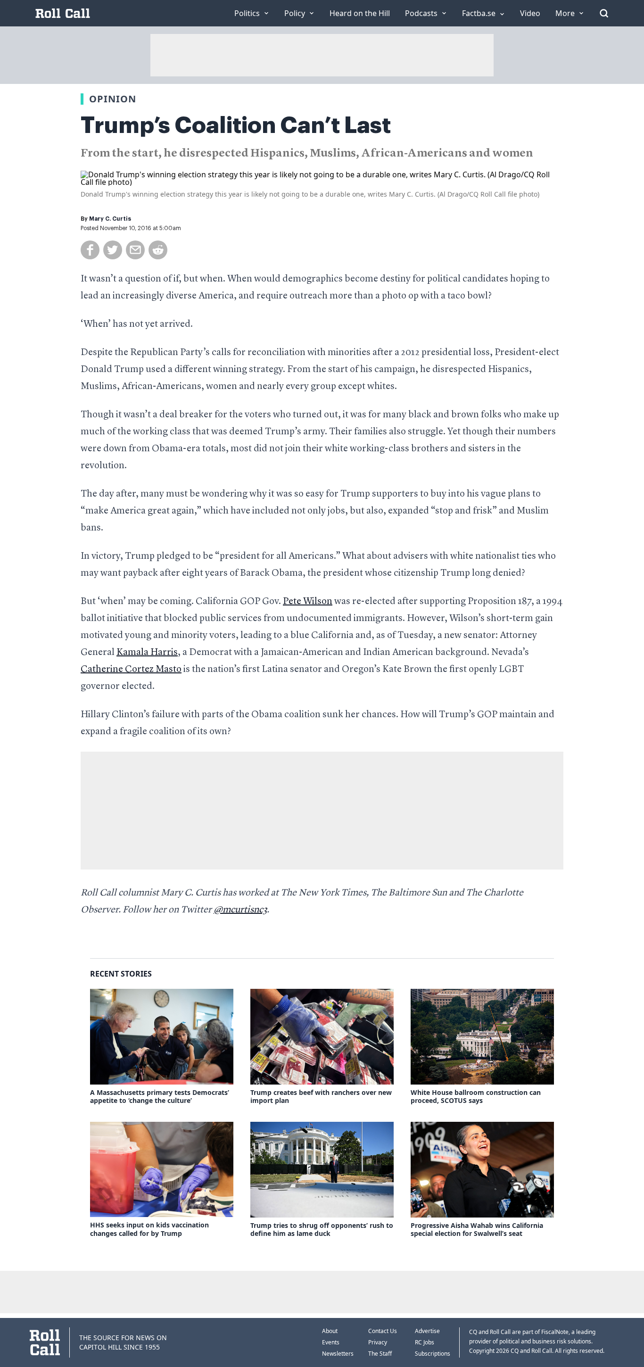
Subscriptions (432, 1354)
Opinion (112, 98)
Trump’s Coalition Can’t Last (236, 125)
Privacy (377, 1342)
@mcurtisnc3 (240, 910)
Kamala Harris (147, 652)
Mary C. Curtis (110, 219)
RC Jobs (424, 1342)
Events (330, 1342)
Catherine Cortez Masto (131, 669)
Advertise (427, 1331)
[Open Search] (604, 13)
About (330, 1331)
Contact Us (382, 1331)
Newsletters (338, 1354)
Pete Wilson (307, 601)
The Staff (380, 1354)
